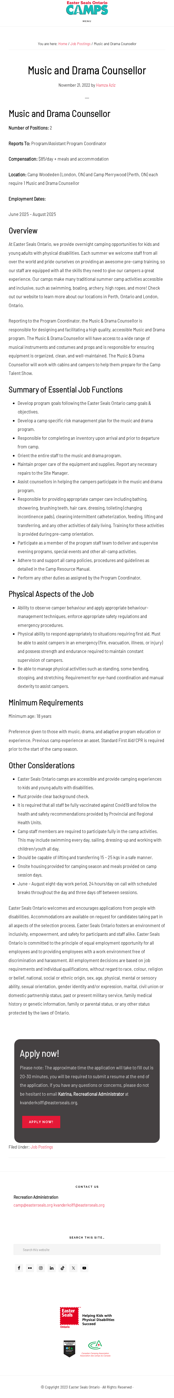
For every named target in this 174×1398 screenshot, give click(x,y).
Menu (87, 21)
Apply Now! (41, 1122)
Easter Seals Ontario (84, 1386)
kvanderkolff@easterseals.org (78, 1204)
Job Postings (42, 1146)
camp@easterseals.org (33, 1204)
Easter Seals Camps (87, 8)
